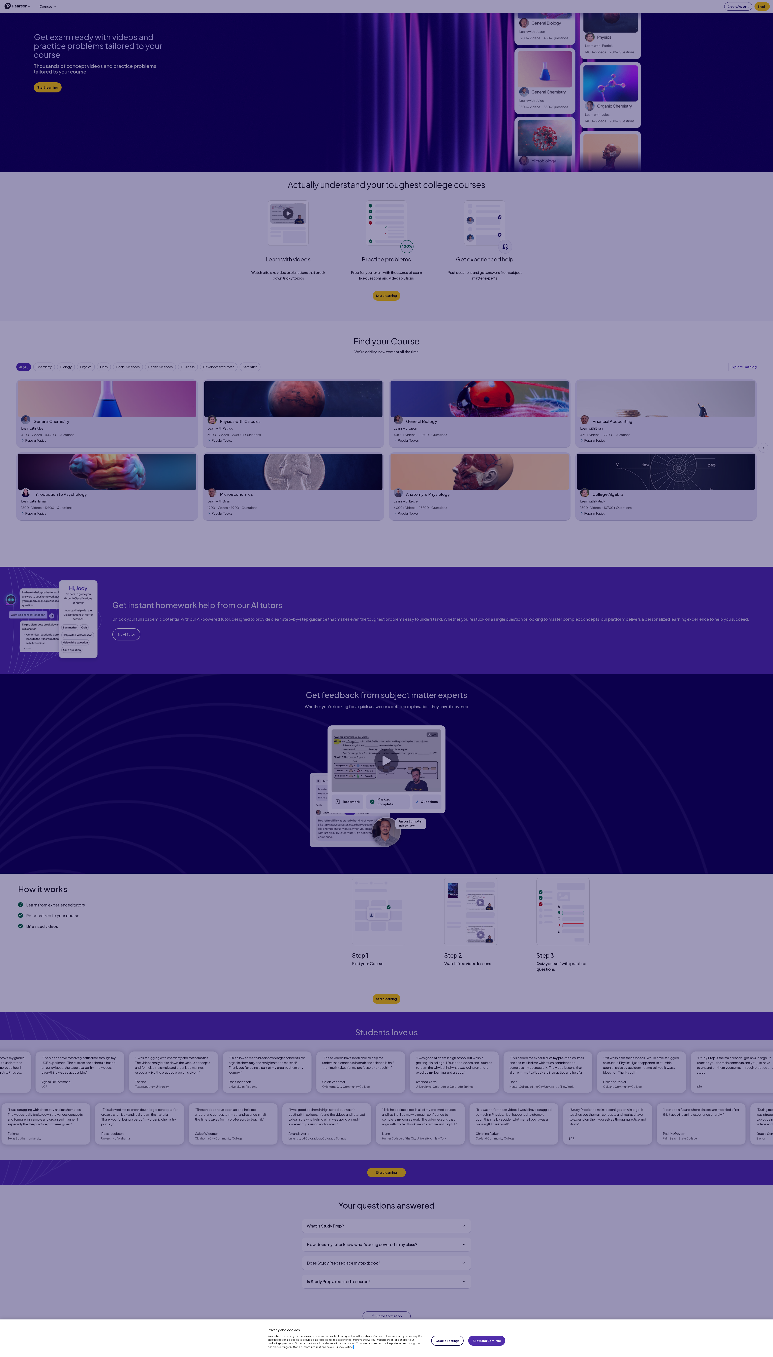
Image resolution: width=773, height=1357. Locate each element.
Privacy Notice (344, 1347)
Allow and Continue (487, 1340)
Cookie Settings (447, 1340)
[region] (386, 1338)
